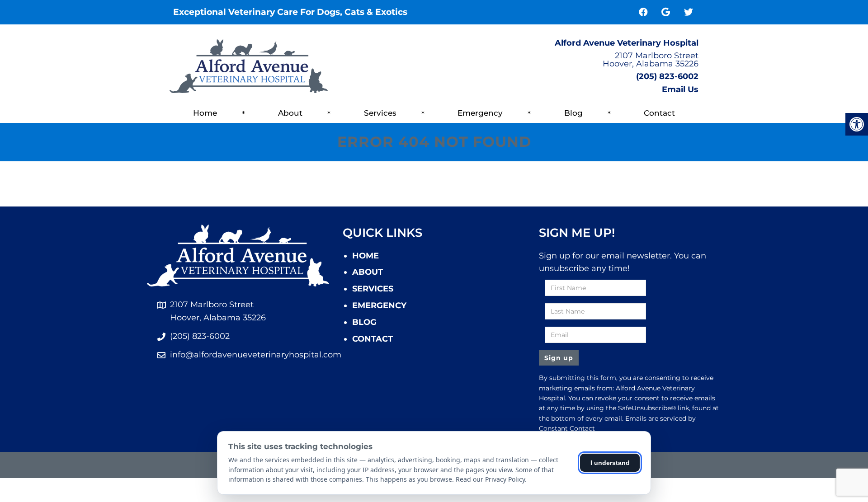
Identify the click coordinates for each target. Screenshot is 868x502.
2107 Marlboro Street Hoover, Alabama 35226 (650, 60)
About (290, 112)
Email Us (680, 89)
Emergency (480, 112)
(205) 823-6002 (667, 76)
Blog (573, 112)
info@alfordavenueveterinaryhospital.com (255, 355)
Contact (659, 112)
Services (380, 112)
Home (205, 112)
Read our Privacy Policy (490, 479)
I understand (610, 462)
